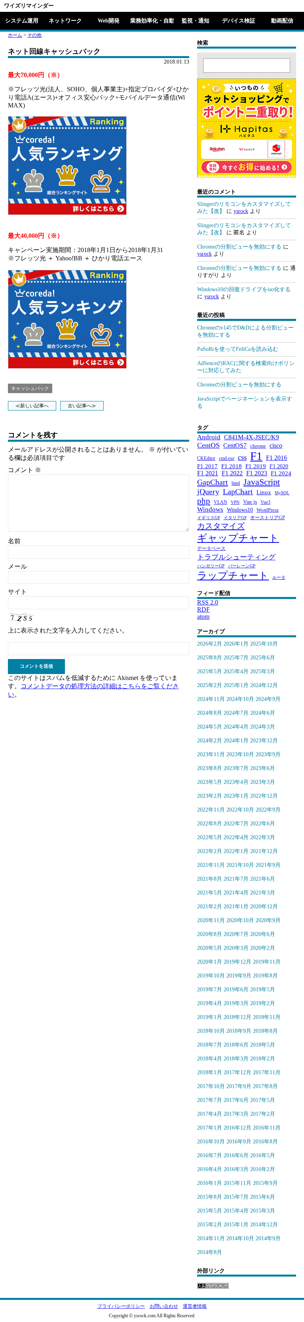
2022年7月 (236, 824)
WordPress (267, 510)
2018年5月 (262, 1045)
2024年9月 (268, 699)
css (242, 457)
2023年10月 (240, 754)
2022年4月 (236, 837)
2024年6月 (262, 713)
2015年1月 (236, 1225)
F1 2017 (207, 466)
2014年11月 (211, 1238)
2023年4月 (236, 782)
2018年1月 (209, 1072)
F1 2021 (207, 473)
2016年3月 (236, 1169)
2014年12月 (264, 1225)
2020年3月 (236, 948)
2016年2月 (262, 1169)
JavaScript (261, 482)
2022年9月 (268, 810)
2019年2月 (262, 1003)
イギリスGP (208, 518)
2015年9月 (265, 1183)
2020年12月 (264, 907)
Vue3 (265, 502)
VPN (235, 502)
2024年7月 (236, 713)
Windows (210, 509)
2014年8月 (209, 1252)
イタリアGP (235, 518)
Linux (263, 492)
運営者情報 (195, 1306)
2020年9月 (268, 920)
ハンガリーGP (210, 566)
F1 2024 (281, 473)
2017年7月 (209, 1100)
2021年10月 (240, 865)
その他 (34, 35)
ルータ (278, 577)
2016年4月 (209, 1169)
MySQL (282, 492)
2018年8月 (265, 1031)
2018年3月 (236, 1059)
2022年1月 (236, 851)
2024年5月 (209, 727)
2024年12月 (264, 685)
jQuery (208, 491)
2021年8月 (209, 879)
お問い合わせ (164, 1306)
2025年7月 (236, 658)
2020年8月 (209, 934)
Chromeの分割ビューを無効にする (239, 247)
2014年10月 (240, 1238)
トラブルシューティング (236, 557)
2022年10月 (240, 810)
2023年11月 (211, 754)
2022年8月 (209, 824)
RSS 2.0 (207, 602)
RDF (203, 609)
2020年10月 (240, 920)
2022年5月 (209, 837)
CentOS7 (235, 445)
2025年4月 (236, 671)
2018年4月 (209, 1059)
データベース (211, 548)
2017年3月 (236, 1114)
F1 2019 (255, 466)
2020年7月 (236, 934)
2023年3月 (262, 782)
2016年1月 (209, 1183)
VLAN (220, 502)
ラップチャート (233, 575)
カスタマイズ (221, 526)
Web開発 (109, 21)
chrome (258, 446)
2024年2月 (209, 741)
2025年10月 (264, 644)
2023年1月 (236, 796)
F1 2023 (256, 473)
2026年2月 (209, 644)
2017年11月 (267, 1072)
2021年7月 (236, 879)
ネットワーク (65, 21)
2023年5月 (209, 782)
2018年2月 (262, 1059)
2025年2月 (209, 685)
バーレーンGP (241, 566)
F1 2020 (279, 466)
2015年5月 (209, 1211)
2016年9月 (238, 1142)
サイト (17, 591)
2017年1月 (209, 1128)
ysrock (241, 211)
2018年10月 (211, 1031)
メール (17, 566)
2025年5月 (209, 671)
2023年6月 (262, 768)
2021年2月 (209, 907)
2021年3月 (262, 893)
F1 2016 (276, 457)
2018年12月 (237, 1017)
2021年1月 (236, 907)
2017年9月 (238, 1086)
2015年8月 (209, 1197)
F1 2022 (232, 473)
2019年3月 (236, 1003)
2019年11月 (267, 962)
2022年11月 (211, 810)
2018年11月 (267, 1017)
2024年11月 (211, 699)
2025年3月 (262, 671)
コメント (24, 470)
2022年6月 (262, 824)
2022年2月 (209, 851)
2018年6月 (236, 1045)
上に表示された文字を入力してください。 (68, 630)
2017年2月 (262, 1114)
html (236, 483)
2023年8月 (209, 768)
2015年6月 (262, 1197)
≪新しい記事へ (32, 406)
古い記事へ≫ (82, 406)
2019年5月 (262, 989)
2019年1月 (209, 1017)
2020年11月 (211, 920)
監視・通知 (195, 21)
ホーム (15, 35)
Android (208, 437)
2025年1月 (236, 685)
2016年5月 (262, 1155)
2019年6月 (236, 989)
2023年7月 (236, 768)
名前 (14, 541)
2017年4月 (209, 1114)
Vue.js (250, 502)
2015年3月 (262, 1211)
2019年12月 (237, 962)
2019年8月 (265, 976)
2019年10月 (211, 976)
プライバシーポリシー (121, 1306)
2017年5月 (262, 1100)
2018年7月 (209, 1045)
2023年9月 (268, 754)
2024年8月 (209, 713)
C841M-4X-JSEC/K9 (251, 437)
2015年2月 (209, 1225)
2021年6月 (262, 879)
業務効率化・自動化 (152, 21)
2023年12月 (264, 741)
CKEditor (206, 458)
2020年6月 (262, 934)
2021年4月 (236, 893)
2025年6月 (262, 658)
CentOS (208, 445)
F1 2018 (231, 466)
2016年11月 (267, 1128)
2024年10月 (240, 699)
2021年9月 (268, 865)
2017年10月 (211, 1086)
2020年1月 (209, 962)
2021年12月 (264, 851)
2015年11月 (237, 1183)
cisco (276, 445)
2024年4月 (236, 727)
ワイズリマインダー (29, 6)
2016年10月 (211, 1142)
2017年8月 (265, 1086)
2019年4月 (209, 1003)
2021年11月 (211, 865)
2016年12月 (237, 1128)
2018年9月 (238, 1031)
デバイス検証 (238, 21)
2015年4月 (236, 1211)
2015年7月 (236, 1197)
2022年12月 (264, 796)
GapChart (212, 482)
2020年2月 (262, 948)
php (203, 500)
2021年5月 (209, 893)
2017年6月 (236, 1100)
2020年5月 (209, 948)
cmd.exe (226, 458)
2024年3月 (262, 727)
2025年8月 (209, 658)
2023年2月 (209, 796)
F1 (256, 456)
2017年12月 (237, 1072)
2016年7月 (209, 1155)
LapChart (238, 491)
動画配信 (282, 21)
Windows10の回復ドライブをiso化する (244, 289)
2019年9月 (238, 976)
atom (203, 616)
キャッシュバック (30, 388)
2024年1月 (236, 741)
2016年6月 (236, 1155)
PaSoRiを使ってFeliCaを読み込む (237, 349)
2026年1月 (236, 644)
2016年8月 (265, 1142)
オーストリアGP (267, 517)
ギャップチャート (238, 538)
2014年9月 (268, 1238)
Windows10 (240, 510)
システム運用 (21, 21)
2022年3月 (262, 837)
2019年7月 (209, 989)
